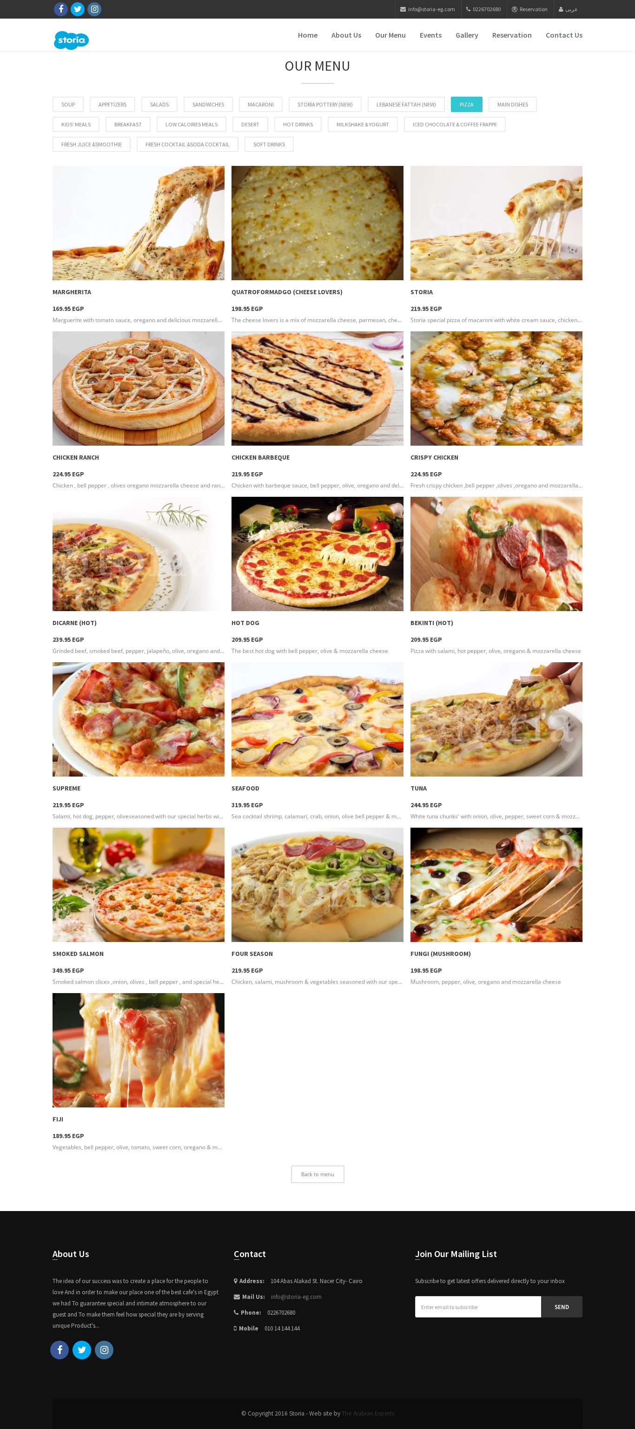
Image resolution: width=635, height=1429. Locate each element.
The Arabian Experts (368, 1413)
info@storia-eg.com (296, 1297)
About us (346, 35)
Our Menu (390, 35)
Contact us (564, 35)
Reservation (534, 9)
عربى (571, 9)
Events (431, 35)
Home (308, 35)
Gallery (467, 35)
